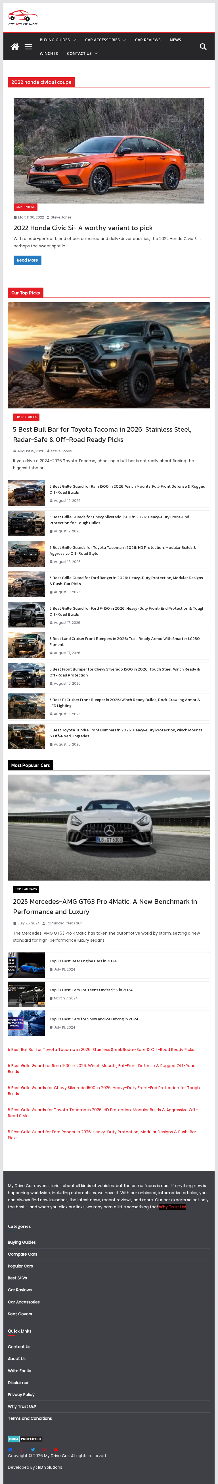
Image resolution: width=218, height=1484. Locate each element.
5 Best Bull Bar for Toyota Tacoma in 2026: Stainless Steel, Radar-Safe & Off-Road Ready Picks (102, 434)
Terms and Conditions (30, 1418)
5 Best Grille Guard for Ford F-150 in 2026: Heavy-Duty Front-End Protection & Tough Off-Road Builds (126, 611)
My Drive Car (56, 1456)
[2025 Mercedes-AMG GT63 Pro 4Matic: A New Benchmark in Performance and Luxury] (109, 828)
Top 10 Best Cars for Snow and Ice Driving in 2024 (93, 1019)
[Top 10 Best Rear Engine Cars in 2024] (26, 965)
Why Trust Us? (22, 1406)
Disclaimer (18, 1383)
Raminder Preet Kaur (64, 923)
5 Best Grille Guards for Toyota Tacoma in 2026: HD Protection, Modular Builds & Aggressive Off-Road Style (122, 550)
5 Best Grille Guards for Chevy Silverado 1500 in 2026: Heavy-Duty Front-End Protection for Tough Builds (119, 520)
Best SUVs (17, 1278)
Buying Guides (55, 39)
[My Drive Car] (15, 46)
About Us (17, 1358)
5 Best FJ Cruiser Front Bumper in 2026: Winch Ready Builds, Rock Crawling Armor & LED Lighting (124, 703)
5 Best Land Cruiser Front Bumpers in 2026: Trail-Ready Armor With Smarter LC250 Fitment (124, 642)
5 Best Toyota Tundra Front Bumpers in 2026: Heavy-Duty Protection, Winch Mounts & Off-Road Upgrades (125, 733)
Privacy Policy (21, 1394)
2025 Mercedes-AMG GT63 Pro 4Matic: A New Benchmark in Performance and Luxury (105, 906)
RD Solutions (50, 1467)
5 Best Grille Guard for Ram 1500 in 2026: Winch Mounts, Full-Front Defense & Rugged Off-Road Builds (127, 489)
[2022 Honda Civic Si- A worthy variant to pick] (109, 151)
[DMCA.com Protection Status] (25, 1439)
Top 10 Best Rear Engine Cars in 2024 (83, 961)
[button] (73, 40)
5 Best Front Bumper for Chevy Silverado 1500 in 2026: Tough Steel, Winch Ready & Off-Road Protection (124, 672)
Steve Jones (61, 217)
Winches (49, 53)
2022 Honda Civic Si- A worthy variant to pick (83, 228)
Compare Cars (22, 1254)
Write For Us (19, 1371)
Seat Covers (20, 1314)
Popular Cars (26, 889)
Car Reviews (148, 39)
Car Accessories (102, 39)
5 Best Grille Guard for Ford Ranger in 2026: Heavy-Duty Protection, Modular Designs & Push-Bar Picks (126, 581)
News (175, 39)
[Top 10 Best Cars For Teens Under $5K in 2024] (26, 994)
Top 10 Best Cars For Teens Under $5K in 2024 (91, 990)
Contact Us (79, 53)
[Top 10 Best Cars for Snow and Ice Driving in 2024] (26, 1023)
